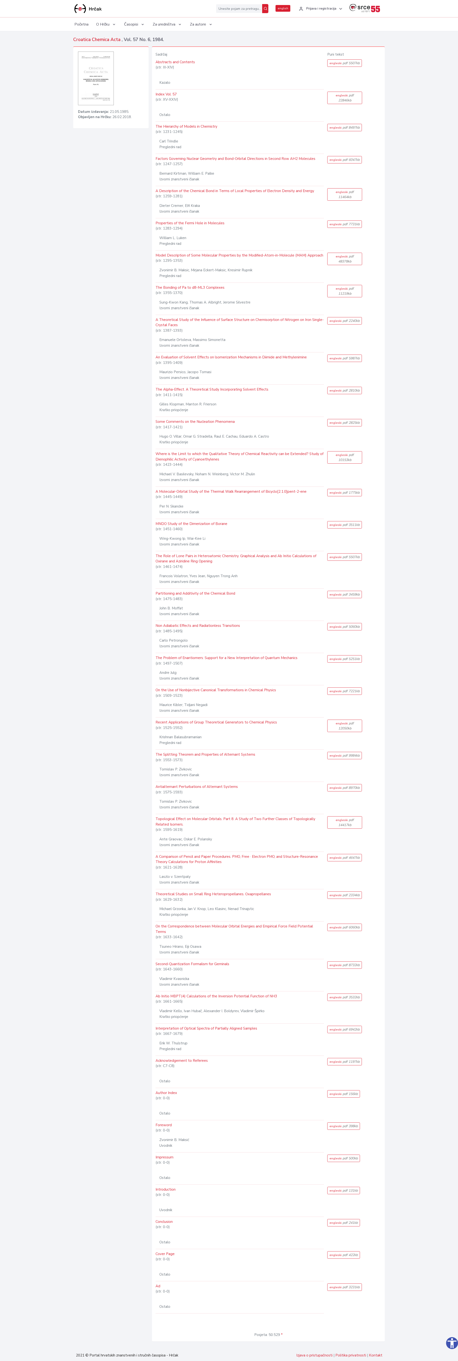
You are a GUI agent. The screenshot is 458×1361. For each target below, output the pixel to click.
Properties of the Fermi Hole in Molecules (190, 223)
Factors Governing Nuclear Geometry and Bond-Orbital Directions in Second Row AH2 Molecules (235, 158)
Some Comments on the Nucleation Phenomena (195, 421)
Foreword (164, 1125)
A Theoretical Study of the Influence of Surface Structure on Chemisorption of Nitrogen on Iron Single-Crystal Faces (240, 322)
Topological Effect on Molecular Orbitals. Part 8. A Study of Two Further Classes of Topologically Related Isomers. (235, 822)
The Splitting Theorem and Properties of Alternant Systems (205, 754)
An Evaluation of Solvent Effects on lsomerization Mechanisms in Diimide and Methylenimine (231, 357)
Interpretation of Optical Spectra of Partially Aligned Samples (206, 1028)
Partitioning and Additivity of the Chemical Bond (195, 593)
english (283, 8)
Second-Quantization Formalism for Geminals (192, 964)
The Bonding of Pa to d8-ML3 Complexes (190, 287)
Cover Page (165, 1253)
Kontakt (375, 1355)
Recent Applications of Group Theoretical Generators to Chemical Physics (216, 722)
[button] (320, 9)
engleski (344, 63)
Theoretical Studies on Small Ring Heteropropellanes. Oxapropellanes (213, 894)
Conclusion (164, 1221)
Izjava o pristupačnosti (314, 1355)
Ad (158, 1286)
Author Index (166, 1092)
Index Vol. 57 (166, 94)
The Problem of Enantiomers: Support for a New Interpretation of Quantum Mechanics (226, 657)
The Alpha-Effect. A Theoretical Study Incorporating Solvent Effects (212, 389)
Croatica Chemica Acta (97, 40)
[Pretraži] (265, 8)
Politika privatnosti (350, 1355)
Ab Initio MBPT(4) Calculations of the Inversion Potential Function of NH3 (216, 996)
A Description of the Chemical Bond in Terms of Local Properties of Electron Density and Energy (235, 190)
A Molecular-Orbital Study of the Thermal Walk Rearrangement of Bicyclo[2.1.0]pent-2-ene (231, 491)
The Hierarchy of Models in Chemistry (186, 126)
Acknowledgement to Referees (182, 1060)
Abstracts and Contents (175, 62)
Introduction (166, 1189)
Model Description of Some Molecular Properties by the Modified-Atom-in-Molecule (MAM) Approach (239, 255)
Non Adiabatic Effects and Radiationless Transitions (198, 625)
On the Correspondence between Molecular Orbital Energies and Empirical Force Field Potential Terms (234, 929)
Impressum (164, 1157)
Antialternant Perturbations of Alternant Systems (197, 786)
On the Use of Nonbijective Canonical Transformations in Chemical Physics (216, 690)
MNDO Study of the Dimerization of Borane (191, 523)
